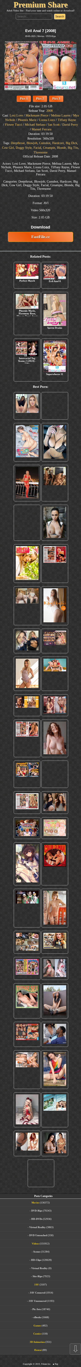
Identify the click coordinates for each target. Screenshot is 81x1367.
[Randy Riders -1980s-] (27, 1000)
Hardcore (58, 143)
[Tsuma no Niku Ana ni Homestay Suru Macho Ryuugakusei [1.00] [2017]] (27, 442)
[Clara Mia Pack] (27, 674)
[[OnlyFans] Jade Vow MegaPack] (27, 1109)
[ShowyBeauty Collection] (54, 705)
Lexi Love (16, 115)
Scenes (36, 1251)
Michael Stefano (35, 124)
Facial (37, 147)
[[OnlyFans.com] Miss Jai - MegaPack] (27, 641)
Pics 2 (40, 98)
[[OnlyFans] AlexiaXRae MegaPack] (54, 406)
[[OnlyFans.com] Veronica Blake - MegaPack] (27, 1143)
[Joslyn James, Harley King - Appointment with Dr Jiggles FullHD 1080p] (54, 1034)
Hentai (38, 1350)
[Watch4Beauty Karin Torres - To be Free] (54, 1000)
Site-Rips (37, 1276)
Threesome (40, 152)
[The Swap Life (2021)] (41, 1173)
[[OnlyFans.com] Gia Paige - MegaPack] (54, 802)
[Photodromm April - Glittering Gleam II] (54, 908)
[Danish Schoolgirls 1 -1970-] (27, 968)
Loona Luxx (47, 120)
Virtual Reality (37, 1227)
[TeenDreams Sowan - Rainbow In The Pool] (54, 1069)
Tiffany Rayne (67, 120)
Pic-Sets (36, 1309)
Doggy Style (24, 147)
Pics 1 (24, 98)
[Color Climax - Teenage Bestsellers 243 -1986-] (54, 563)
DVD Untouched (38, 1235)
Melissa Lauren (60, 115)
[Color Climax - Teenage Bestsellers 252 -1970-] (27, 738)
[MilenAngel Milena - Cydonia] (27, 563)
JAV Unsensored (37, 1301)
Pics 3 (56, 98)
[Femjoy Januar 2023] (27, 705)
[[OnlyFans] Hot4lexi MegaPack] (27, 523)
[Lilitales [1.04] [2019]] (27, 908)
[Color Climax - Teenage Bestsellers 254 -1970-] (27, 802)
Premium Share (41, 4)
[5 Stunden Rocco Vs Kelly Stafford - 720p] (27, 1034)
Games (37, 1325)
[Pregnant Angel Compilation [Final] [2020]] (27, 828)
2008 (49, 110)
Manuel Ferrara (41, 129)
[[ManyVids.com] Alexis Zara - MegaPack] (54, 1143)
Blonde (61, 147)
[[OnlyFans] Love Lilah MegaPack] (54, 738)
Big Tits (73, 147)
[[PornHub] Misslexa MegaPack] (54, 442)
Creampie (49, 147)
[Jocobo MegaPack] (27, 942)
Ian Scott (54, 124)
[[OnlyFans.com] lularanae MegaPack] (27, 605)
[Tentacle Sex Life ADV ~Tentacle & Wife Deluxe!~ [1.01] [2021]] (54, 828)
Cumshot (44, 143)
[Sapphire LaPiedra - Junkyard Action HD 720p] (54, 523)
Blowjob (32, 143)
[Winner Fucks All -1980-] (54, 863)
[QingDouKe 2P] (54, 605)
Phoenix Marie (27, 120)
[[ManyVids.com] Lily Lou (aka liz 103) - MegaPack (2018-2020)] (54, 968)
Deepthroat (18, 143)
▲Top (55, 1364)
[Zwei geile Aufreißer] (54, 1109)
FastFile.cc (40, 237)
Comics (37, 1333)
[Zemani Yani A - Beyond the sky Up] (54, 774)
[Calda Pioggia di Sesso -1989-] (54, 942)
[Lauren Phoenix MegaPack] (27, 483)
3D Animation (37, 1342)
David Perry (70, 124)
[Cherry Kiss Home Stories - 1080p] (27, 1069)
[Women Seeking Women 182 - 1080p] (54, 641)
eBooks (37, 1317)
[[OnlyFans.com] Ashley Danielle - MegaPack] (27, 406)
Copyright (27, 1364)
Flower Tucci (13, 124)
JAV (36, 1284)
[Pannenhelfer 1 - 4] (27, 774)
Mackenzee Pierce (37, 115)
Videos (35, 1243)
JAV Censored (37, 1292)
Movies (40, 36)
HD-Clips (36, 1260)
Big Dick (71, 143)
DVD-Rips (51, 36)
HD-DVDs (36, 1219)
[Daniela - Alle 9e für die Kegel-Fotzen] (54, 483)
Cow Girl (8, 147)
